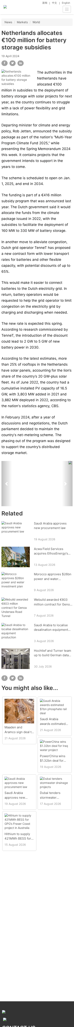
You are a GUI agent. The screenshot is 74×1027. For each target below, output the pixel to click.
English (66, 2)
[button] (6, 483)
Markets (22, 22)
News (8, 22)
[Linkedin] (20, 63)
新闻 (44, 2)
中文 (54, 2)
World (36, 22)
